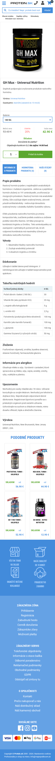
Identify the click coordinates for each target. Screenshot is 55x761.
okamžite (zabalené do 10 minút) (26, 103)
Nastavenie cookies (42, 753)
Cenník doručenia (27, 624)
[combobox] (27, 119)
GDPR (27, 674)
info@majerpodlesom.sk (40, 756)
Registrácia (27, 615)
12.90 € (45, 534)
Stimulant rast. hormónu (14, 19)
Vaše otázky (45, 169)
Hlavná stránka (7, 16)
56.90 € (20, 486)
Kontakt (27, 696)
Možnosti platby (27, 634)
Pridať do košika (35, 154)
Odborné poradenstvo (27, 660)
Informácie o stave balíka (27, 656)
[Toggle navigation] (4, 3)
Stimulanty (35, 16)
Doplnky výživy (22, 16)
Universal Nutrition (17, 98)
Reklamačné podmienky (27, 665)
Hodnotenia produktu (27, 169)
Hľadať (47, 10)
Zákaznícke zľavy (27, 629)
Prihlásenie (27, 610)
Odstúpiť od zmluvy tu (27, 679)
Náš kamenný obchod (27, 710)
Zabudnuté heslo (27, 620)
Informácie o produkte (10, 169)
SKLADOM (10, 482)
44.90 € (45, 486)
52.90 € (20, 534)
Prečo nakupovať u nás (27, 701)
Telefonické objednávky (27, 651)
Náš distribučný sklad (27, 705)
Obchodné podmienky (27, 670)
